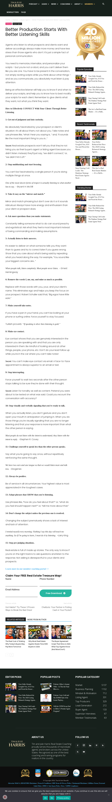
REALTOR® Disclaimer (29, 783)
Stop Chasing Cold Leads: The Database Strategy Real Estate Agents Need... (97, 100)
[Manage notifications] (5, 797)
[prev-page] (7, 655)
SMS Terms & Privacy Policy (61, 783)
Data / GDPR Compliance (69, 786)
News (53, 4)
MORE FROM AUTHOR (36, 620)
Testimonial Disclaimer (79, 783)
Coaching (65, 4)
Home (7, 20)
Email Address (12, 589)
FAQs (23, 12)
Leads (44, 4)
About (77, 4)
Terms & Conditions (44, 783)
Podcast (33, 4)
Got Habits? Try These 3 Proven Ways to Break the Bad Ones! (20, 608)
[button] (103, 3)
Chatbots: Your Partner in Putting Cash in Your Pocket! (57, 608)
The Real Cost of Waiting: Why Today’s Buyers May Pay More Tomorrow (15, 644)
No (52, 798)
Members (89, 4)
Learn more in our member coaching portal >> (27, 569)
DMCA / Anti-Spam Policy (51, 786)
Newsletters (13, 12)
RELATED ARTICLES (15, 620)
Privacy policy (63, 798)
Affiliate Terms (93, 783)
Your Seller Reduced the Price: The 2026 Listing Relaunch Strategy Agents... (97, 89)
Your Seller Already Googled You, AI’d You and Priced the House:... (96, 78)
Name (8, 579)
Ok (45, 798)
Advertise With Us (14, 783)
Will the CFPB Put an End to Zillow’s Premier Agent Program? (61, 708)
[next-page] (11, 655)
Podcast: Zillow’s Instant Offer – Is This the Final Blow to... (61, 686)
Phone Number (47, 579)
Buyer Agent (25, 20)
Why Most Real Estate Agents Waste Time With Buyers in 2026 (38, 644)
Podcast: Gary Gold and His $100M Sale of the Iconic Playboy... (61, 697)
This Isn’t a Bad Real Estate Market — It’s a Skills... (99, 170)
